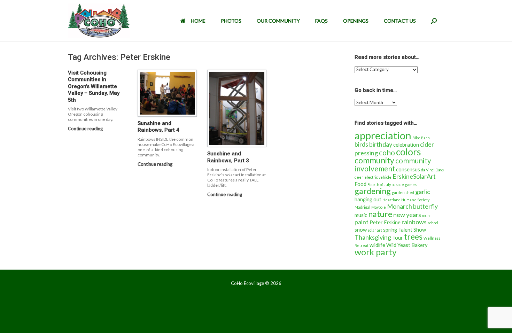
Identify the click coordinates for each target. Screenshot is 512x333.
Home (198, 21)
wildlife (377, 245)
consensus (408, 169)
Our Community (278, 21)
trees (413, 236)
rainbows (414, 222)
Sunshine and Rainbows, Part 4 (158, 126)
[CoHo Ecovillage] (99, 20)
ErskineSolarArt (414, 176)
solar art (375, 230)
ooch (426, 215)
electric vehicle (377, 177)
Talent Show (412, 230)
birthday (380, 144)
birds (361, 144)
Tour (397, 238)
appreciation (383, 135)
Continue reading (86, 128)
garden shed (403, 192)
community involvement (393, 164)
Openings (356, 21)
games (411, 184)
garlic (422, 191)
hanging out (368, 199)
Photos (231, 21)
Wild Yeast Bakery (407, 245)
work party (376, 252)
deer (359, 177)
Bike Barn (421, 137)
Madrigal (362, 207)
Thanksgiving (373, 237)
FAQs (321, 21)
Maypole (378, 207)
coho (387, 152)
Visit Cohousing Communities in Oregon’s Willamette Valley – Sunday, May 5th (93, 86)
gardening (373, 191)
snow (361, 230)
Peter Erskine (385, 222)
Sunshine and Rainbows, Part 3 (228, 157)
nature (380, 214)
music (361, 215)
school (433, 222)
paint (362, 222)
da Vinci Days (432, 170)
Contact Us (400, 21)
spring (390, 230)
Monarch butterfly (412, 206)
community (374, 160)
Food (360, 184)
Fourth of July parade (385, 184)
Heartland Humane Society (405, 200)
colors (408, 151)
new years (407, 214)
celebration (406, 145)
